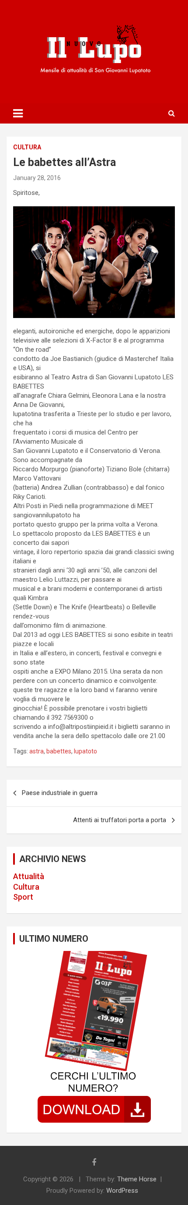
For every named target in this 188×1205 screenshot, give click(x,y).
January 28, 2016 (37, 177)
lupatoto (85, 751)
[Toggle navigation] (18, 113)
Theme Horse (137, 1179)
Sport (23, 896)
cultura (27, 147)
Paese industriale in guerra (59, 793)
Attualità (28, 876)
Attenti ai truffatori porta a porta (119, 820)
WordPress (122, 1190)
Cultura (26, 886)
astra (36, 751)
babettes (58, 751)
